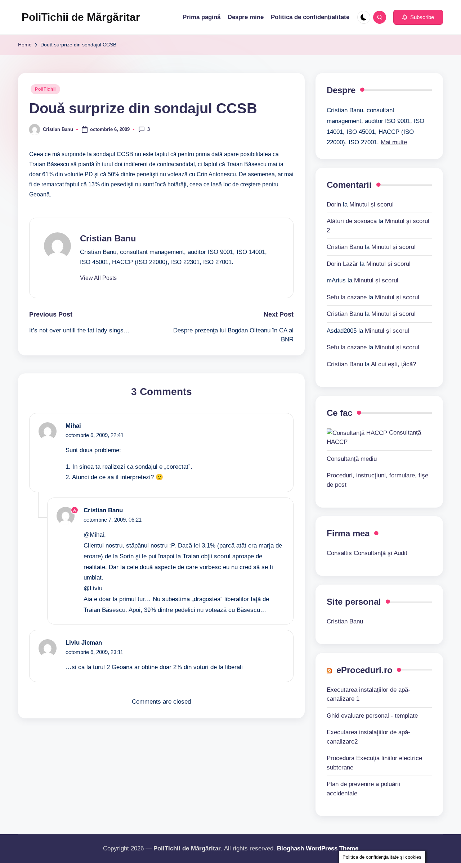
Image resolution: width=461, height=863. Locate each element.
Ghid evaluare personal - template (372, 715)
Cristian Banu (108, 238)
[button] (418, 17)
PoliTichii (45, 89)
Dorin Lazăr (342, 263)
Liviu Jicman (84, 642)
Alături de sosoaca (352, 221)
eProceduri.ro (364, 670)
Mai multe (394, 142)
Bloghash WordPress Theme (317, 848)
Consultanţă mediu (352, 458)
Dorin (334, 204)
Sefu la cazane (347, 297)
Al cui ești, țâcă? (393, 364)
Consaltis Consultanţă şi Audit (367, 553)
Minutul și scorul (371, 204)
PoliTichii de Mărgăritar (81, 17)
